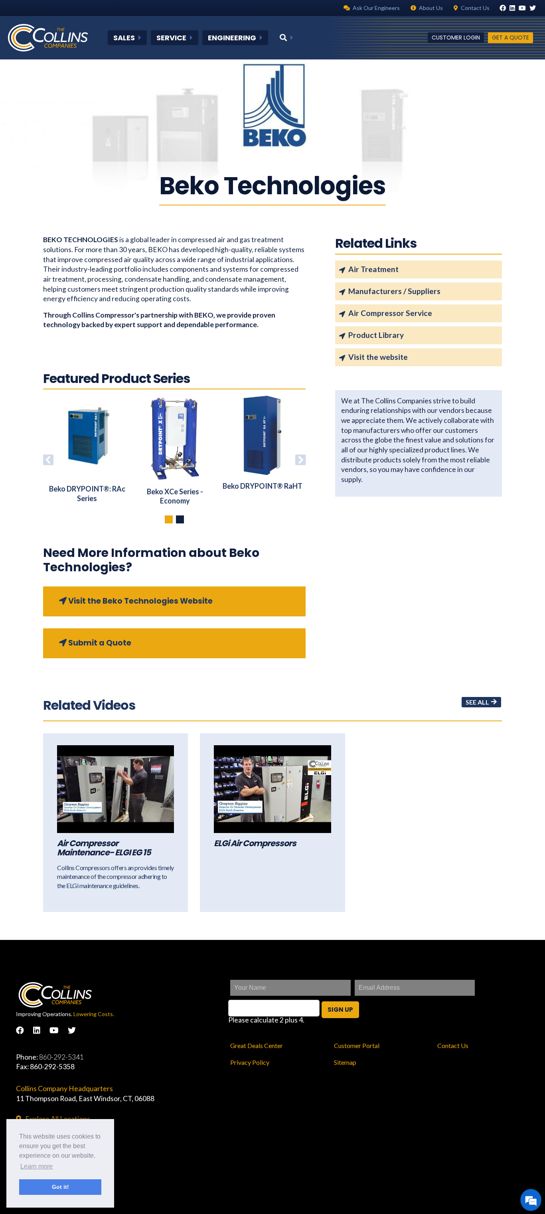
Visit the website (378, 356)
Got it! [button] (60, 1187)
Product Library (376, 335)
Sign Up (340, 1009)
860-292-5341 (61, 1057)
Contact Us (452, 1045)
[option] (87, 449)
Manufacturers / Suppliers (394, 291)
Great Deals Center (256, 1045)
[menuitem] (127, 37)
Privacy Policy (249, 1062)
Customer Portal (356, 1045)
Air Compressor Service (390, 313)
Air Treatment (373, 269)
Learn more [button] (36, 1166)
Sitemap (345, 1062)
